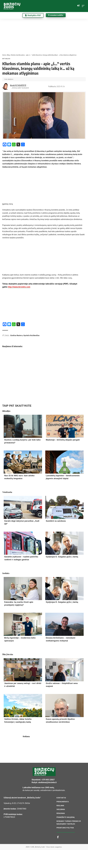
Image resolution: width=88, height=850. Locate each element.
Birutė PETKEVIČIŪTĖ (18, 85)
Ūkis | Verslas (7, 654)
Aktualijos (6, 58)
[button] (84, 6)
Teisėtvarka (7, 492)
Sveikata (5, 573)
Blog (8, 55)
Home (4, 55)
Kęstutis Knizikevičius (31, 335)
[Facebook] (57, 837)
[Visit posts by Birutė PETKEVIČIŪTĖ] (5, 86)
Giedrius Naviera (16, 335)
